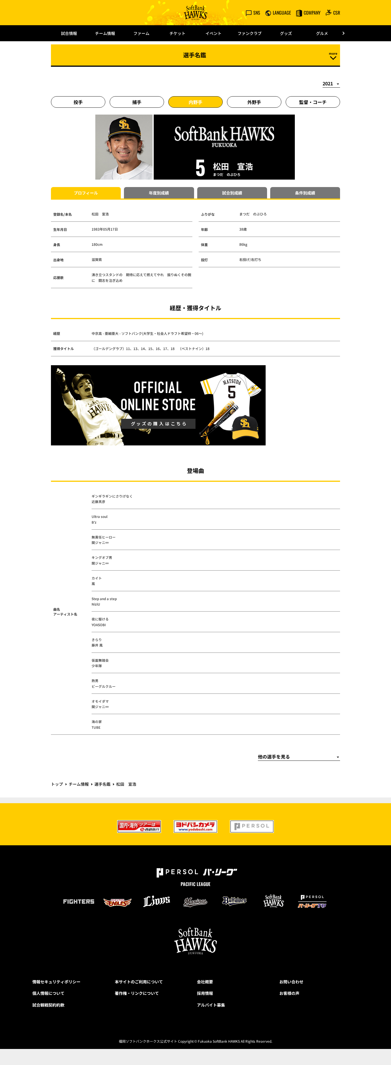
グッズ (286, 33)
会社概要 (205, 982)
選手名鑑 (102, 784)
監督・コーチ (313, 102)
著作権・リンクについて (137, 993)
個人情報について (48, 993)
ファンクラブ (250, 33)
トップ (57, 784)
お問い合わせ (291, 982)
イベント (214, 33)
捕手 (136, 102)
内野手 (195, 102)
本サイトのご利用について (139, 982)
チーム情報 (105, 33)
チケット (177, 33)
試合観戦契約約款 (48, 1005)
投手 (78, 102)
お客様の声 (289, 993)
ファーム (141, 33)
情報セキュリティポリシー (56, 982)
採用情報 (205, 993)
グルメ (322, 33)
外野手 (254, 102)
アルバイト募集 (211, 1005)
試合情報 (69, 33)
